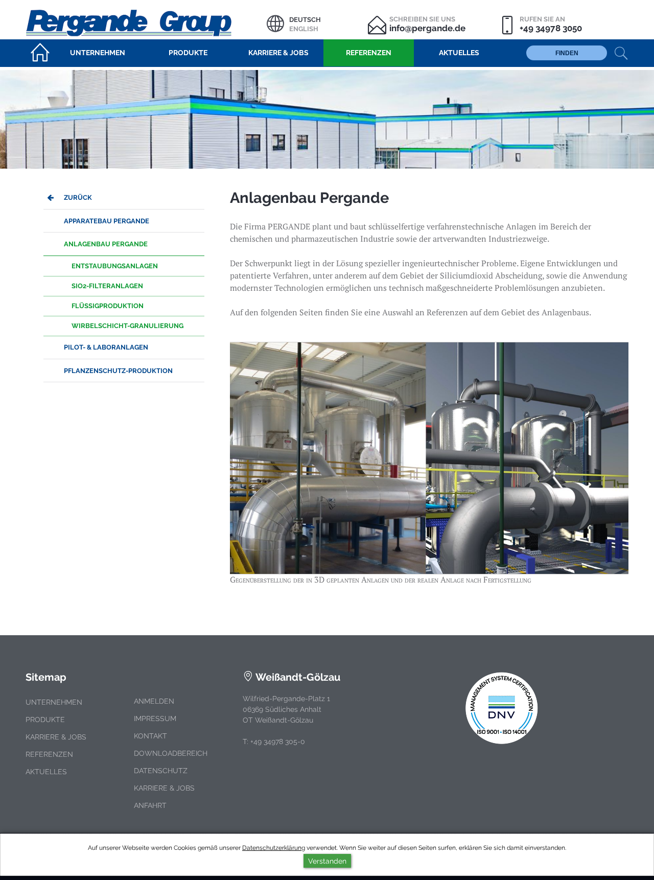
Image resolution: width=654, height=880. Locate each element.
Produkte (45, 719)
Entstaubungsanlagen (115, 266)
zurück (78, 197)
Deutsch (305, 20)
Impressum (155, 718)
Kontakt (150, 736)
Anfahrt (150, 805)
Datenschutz (161, 771)
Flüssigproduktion (108, 306)
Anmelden (154, 701)
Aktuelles (46, 772)
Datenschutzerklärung (273, 847)
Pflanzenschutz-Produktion (118, 371)
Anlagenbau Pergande (106, 244)
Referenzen (49, 754)
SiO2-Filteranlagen (107, 286)
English (303, 29)
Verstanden (327, 860)
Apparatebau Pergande (106, 221)
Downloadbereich (170, 753)
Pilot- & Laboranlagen (106, 347)
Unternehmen (54, 702)
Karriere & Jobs (56, 737)
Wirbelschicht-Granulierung (127, 326)
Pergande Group (146, 21)
